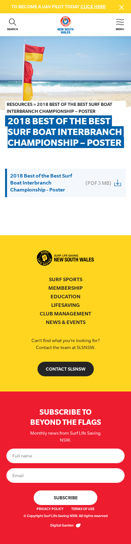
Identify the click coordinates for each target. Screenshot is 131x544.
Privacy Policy (50, 509)
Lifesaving (65, 305)
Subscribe (66, 497)
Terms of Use (82, 509)
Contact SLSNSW (66, 369)
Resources (19, 104)
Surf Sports (65, 279)
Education (65, 297)
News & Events (66, 322)
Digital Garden (62, 525)
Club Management (65, 314)
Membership (65, 288)
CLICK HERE (93, 6)
